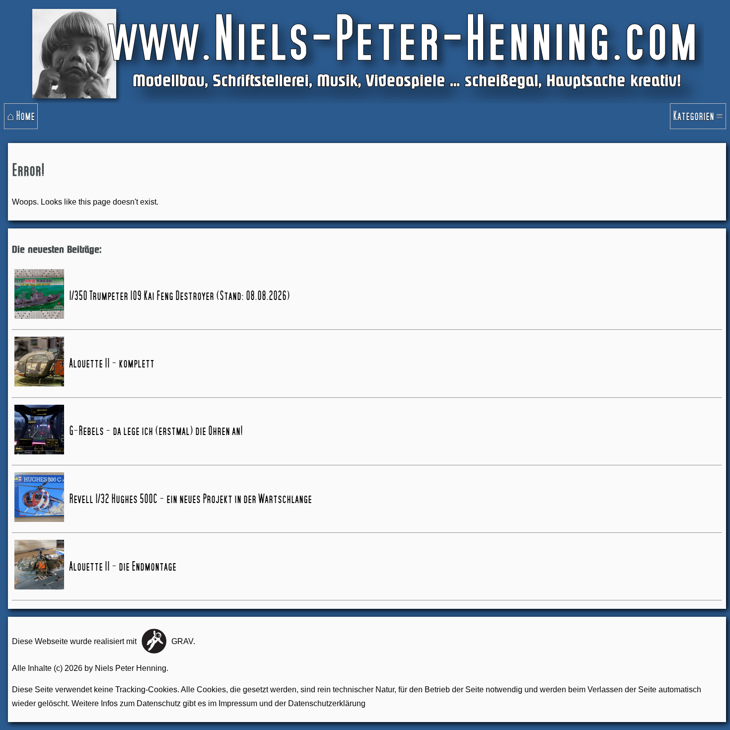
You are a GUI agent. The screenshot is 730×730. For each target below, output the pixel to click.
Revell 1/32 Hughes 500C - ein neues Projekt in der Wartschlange (190, 499)
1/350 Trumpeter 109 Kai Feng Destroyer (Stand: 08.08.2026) (179, 296)
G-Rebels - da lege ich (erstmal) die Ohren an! (156, 431)
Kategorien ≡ (698, 116)
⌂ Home (21, 116)
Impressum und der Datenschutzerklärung (292, 703)
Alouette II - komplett (111, 363)
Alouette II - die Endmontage (122, 567)
